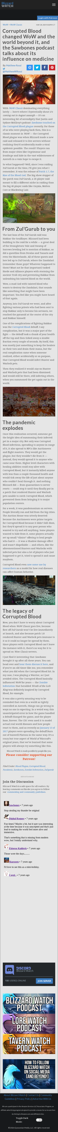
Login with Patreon (47, 18)
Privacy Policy (24, 1099)
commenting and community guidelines (26, 792)
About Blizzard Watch (15, 1095)
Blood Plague (21, 766)
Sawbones (19, 770)
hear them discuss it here (33, 664)
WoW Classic (16, 24)
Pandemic (8, 770)
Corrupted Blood (21, 327)
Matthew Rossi (13, 65)
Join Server (44, 980)
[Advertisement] (30, 899)
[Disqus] (29, 838)
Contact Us (33, 1095)
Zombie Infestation (33, 770)
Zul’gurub (49, 770)
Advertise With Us (42, 1099)
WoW (5, 24)
